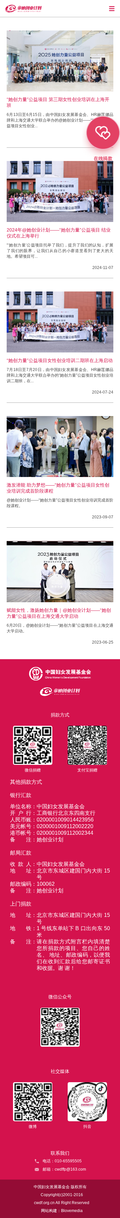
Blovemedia (72, 1211)
